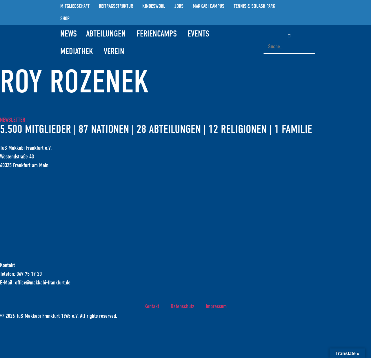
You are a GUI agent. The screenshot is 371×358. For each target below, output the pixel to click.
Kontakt (151, 306)
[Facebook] (304, 12)
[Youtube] (312, 12)
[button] (289, 35)
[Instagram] (295, 12)
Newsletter (12, 119)
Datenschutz (182, 306)
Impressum (216, 306)
